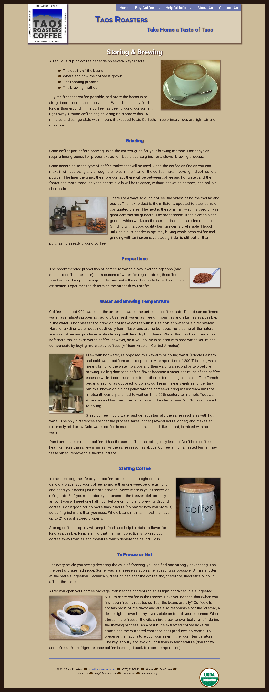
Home (124, 7)
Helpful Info (176, 7)
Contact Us (228, 7)
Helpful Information (105, 673)
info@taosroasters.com (102, 669)
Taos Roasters (121, 19)
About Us (205, 7)
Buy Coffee (144, 7)
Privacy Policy (149, 673)
